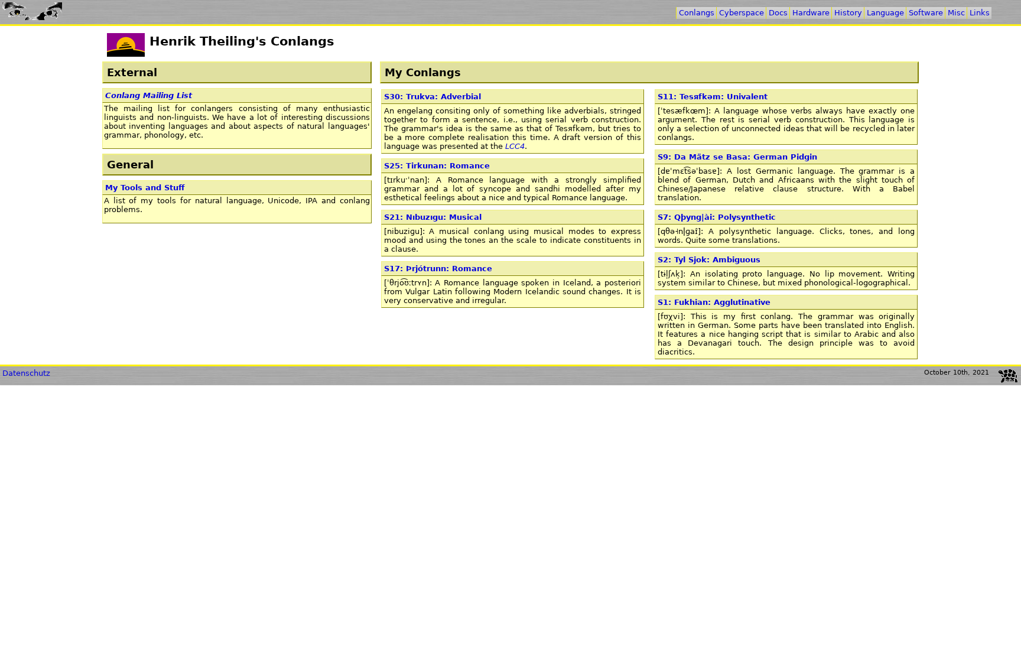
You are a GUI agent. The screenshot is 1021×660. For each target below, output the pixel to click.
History (848, 12)
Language (885, 12)
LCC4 (515, 146)
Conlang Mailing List (148, 95)
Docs (778, 12)
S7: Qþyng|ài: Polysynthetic (717, 217)
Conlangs (696, 12)
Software (926, 12)
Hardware (811, 12)
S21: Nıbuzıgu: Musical (433, 217)
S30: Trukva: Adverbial (432, 96)
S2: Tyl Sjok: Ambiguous (709, 259)
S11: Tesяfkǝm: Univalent (713, 96)
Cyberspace (741, 12)
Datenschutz (26, 373)
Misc (956, 12)
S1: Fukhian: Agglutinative (714, 302)
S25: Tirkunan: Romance (437, 165)
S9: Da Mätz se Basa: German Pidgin (737, 156)
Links (980, 12)
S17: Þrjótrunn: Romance (438, 268)
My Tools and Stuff (145, 187)
